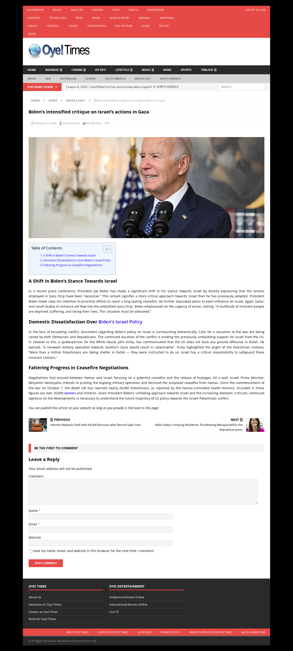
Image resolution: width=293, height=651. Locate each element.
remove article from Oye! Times (210, 632)
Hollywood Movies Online (126, 597)
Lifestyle (122, 70)
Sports (186, 70)
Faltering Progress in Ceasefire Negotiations (73, 265)
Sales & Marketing (253, 632)
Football (52, 26)
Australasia (68, 78)
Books (57, 9)
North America (170, 78)
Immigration (155, 9)
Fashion (97, 9)
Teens (79, 17)
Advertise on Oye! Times (45, 604)
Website (35, 537)
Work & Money (120, 17)
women (70, 393)
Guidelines (144, 632)
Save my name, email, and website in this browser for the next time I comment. (94, 551)
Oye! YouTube (124, 26)
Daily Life (77, 9)
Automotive (35, 9)
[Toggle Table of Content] (105, 249)
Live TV (114, 612)
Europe (91, 78)
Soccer (164, 26)
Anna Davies (71, 123)
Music (146, 70)
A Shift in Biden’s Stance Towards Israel (69, 255)
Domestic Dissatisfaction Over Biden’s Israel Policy (77, 260)
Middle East (143, 78)
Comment (36, 476)
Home (31, 70)
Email (33, 524)
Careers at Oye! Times (43, 612)
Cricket (32, 26)
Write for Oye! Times (42, 619)
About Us (35, 597)
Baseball (145, 17)
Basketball (167, 17)
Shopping (33, 17)
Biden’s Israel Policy (120, 322)
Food (115, 9)
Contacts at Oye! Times (113, 632)
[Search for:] (241, 86)
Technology (57, 17)
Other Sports (96, 26)
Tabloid (207, 70)
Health (133, 9)
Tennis (31, 34)
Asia (48, 78)
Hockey (73, 26)
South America (115, 78)
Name (34, 510)
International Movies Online (128, 604)
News (167, 70)
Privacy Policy (170, 632)
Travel (96, 17)
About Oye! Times (77, 632)
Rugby (146, 26)
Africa (31, 78)
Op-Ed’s (100, 70)
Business (52, 70)
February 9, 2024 (45, 123)
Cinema (76, 70)
